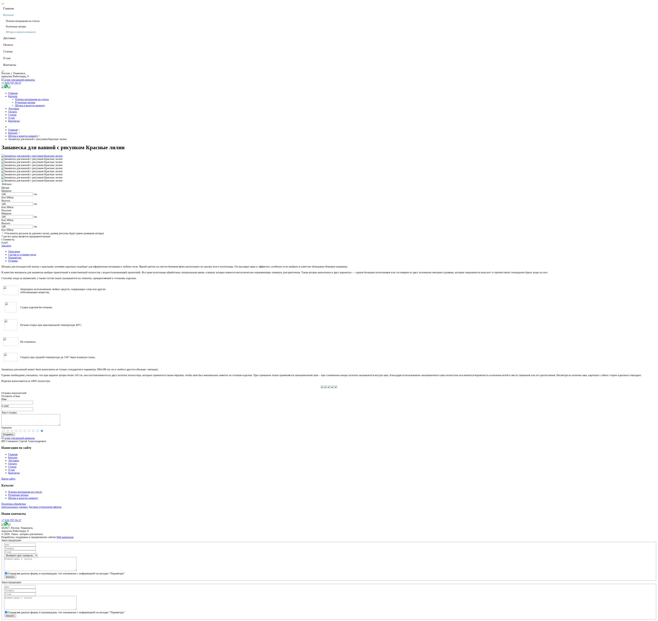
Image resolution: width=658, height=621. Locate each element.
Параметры (14, 257)
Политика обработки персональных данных (14, 505)
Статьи (12, 114)
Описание (14, 251)
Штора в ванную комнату (30, 105)
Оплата (12, 111)
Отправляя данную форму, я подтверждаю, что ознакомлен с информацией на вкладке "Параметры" (66, 573)
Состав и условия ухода (22, 254)
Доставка (13, 108)
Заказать (6, 245)
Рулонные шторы (25, 102)
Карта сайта (8, 478)
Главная (12, 93)
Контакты (14, 120)
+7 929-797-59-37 (11, 82)
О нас (11, 117)
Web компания (64, 537)
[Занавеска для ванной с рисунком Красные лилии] (32, 155)
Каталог (13, 96)
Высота (5, 200)
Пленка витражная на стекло (32, 99)
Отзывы (13, 260)
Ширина (6, 190)
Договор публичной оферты (45, 507)
